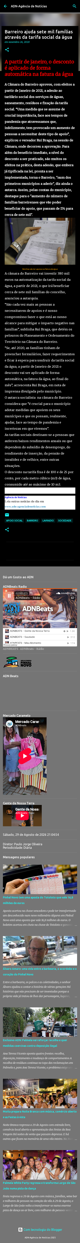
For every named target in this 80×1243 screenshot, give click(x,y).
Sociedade (64, 520)
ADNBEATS (10, 649)
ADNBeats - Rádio (32, 649)
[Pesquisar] (74, 6)
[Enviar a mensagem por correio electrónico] (7, 516)
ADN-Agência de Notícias (29, 6)
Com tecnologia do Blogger (42, 1229)
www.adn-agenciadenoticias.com (25, 506)
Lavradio (48, 520)
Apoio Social (14, 520)
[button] (7, 50)
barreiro (32, 520)
